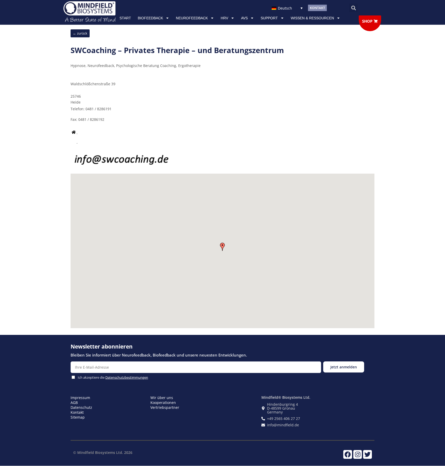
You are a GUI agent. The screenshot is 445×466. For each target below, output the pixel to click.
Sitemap (78, 417)
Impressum (80, 397)
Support (269, 18)
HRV (224, 18)
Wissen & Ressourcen (312, 18)
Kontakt (77, 412)
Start (125, 18)
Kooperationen (163, 402)
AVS (244, 18)
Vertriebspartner (164, 407)
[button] (353, 8)
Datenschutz (81, 407)
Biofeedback (150, 18)
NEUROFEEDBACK (192, 18)
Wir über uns (161, 397)
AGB (74, 402)
